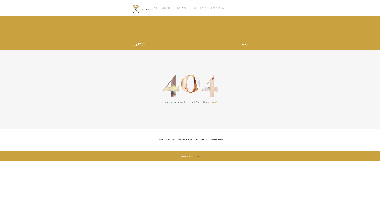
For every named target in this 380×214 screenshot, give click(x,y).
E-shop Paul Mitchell (216, 8)
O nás (194, 8)
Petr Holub (196, 156)
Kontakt (203, 8)
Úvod (155, 8)
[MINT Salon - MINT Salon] (142, 8)
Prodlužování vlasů (181, 8)
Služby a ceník (166, 8)
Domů (214, 102)
